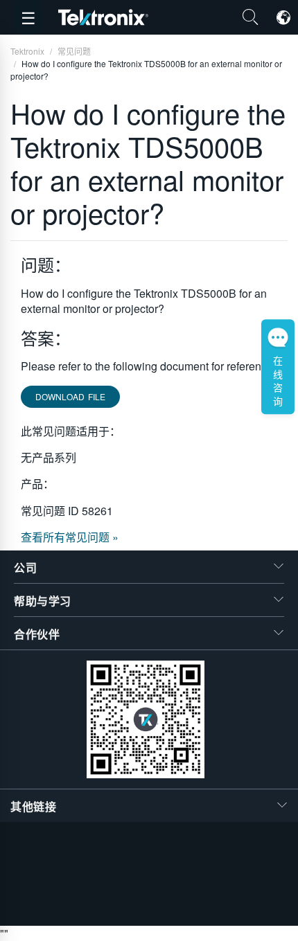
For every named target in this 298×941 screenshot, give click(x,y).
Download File (70, 396)
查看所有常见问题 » (70, 537)
